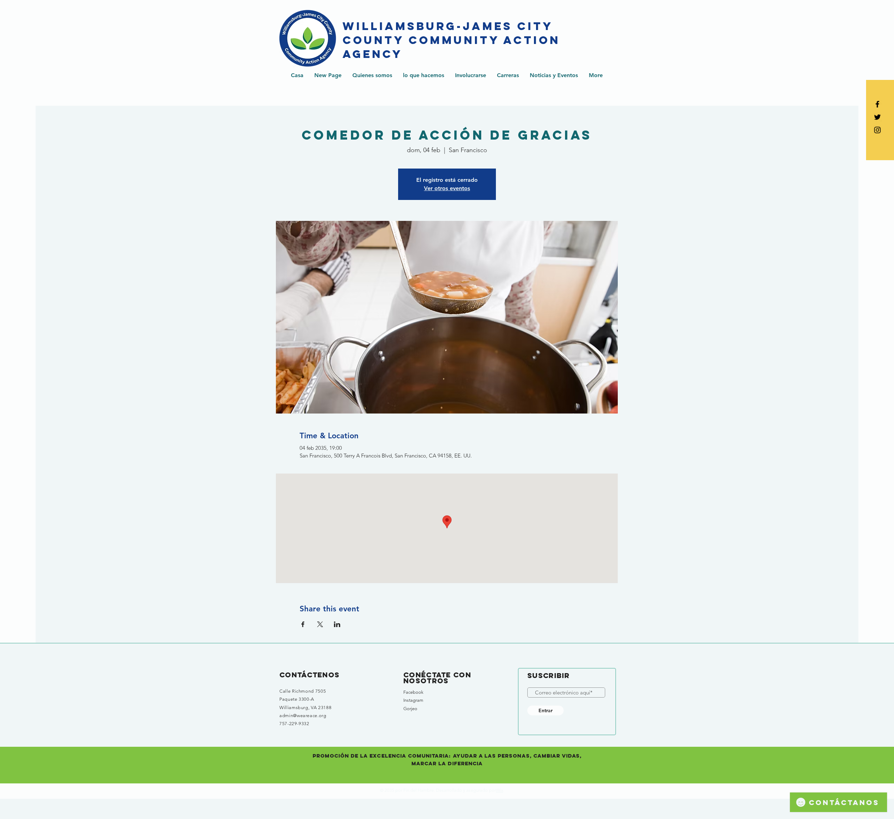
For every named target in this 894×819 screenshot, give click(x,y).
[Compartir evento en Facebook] (303, 624)
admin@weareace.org (303, 715)
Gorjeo (410, 708)
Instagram (413, 700)
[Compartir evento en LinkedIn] (337, 624)
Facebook (413, 692)
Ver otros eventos (447, 188)
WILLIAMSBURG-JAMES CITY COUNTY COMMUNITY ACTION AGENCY (451, 40)
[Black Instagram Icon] (877, 130)
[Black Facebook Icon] (877, 104)
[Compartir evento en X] (320, 624)
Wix (499, 790)
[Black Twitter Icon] (877, 117)
